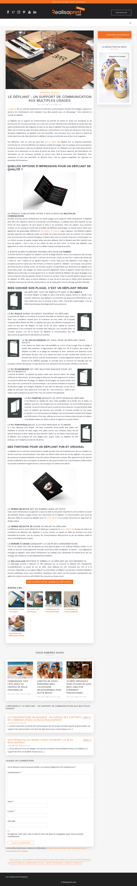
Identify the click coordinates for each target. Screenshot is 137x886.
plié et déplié (50, 142)
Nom (11, 801)
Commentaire (14, 772)
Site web (11, 821)
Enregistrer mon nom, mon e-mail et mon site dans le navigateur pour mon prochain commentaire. (46, 835)
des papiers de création (50, 231)
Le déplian (12, 109)
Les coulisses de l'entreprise (17, 877)
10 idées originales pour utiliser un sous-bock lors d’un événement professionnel (79, 687)
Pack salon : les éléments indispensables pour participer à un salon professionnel (50, 859)
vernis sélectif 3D (67, 529)
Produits (55, 92)
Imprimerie (45, 92)
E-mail (11, 811)
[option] (20, 678)
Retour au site (121, 12)
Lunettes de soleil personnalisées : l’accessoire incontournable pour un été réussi (49, 687)
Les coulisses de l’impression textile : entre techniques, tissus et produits (45, 863)
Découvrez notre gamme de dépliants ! (49, 581)
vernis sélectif (51, 518)
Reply (86, 717)
